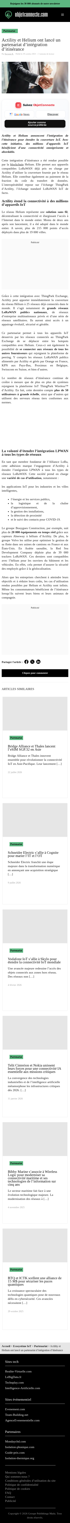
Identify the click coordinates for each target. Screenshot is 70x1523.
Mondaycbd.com (15, 1441)
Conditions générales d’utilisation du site (30, 1480)
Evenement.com (15, 1409)
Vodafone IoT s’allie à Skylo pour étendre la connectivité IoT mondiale (34, 960)
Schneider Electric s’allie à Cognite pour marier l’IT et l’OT (33, 854)
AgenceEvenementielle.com (22, 1420)
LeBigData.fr (13, 1377)
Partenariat (9, 31)
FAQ (8, 1492)
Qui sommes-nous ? (17, 1476)
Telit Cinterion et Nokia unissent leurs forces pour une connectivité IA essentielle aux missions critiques (34, 1068)
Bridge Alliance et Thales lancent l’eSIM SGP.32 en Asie (31, 747)
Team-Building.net (16, 1414)
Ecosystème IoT (22, 1346)
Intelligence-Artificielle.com (22, 1388)
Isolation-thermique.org (19, 1458)
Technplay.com (14, 1382)
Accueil (6, 1346)
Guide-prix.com (15, 1452)
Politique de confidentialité (21, 1484)
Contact (10, 1497)
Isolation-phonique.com (19, 1447)
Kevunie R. (9, 54)
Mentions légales (15, 1472)
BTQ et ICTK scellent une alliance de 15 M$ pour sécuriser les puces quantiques (35, 1281)
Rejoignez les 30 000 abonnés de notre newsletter (35, 3)
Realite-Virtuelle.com (18, 1371)
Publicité (10, 1501)
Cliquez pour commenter (35, 673)
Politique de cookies (17, 1488)
